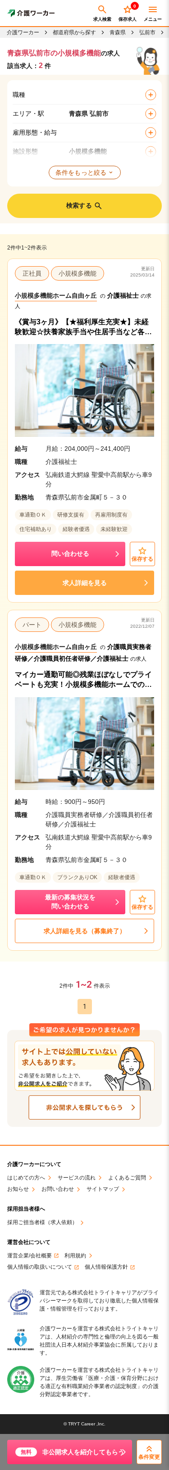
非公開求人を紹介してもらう (72, 1452)
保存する (142, 559)
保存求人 (128, 13)
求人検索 (102, 19)
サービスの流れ (77, 1178)
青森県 (118, 32)
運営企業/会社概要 (29, 1256)
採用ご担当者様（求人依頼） (42, 1222)
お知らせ (18, 1189)
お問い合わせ (57, 1189)
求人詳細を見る (85, 582)
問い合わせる (70, 553)
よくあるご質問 (127, 1178)
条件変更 (149, 1457)
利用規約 (75, 1256)
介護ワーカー (23, 32)
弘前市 (147, 32)
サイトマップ (103, 1189)
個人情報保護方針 (106, 1267)
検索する (79, 205)
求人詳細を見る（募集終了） (85, 931)
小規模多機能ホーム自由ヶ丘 (56, 295)
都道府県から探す (74, 32)
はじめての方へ (26, 1178)
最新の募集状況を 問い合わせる (70, 902)
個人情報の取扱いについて (39, 1267)
